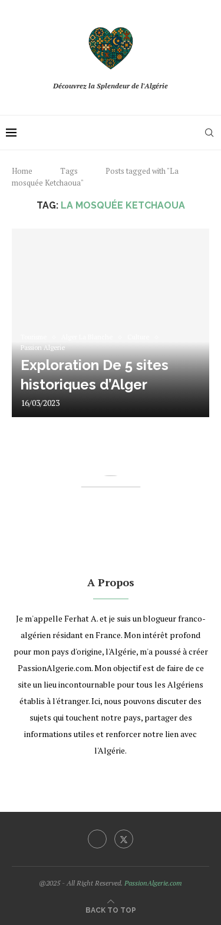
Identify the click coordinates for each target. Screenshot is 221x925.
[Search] (209, 132)
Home (22, 171)
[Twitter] (123, 839)
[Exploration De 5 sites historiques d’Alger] (110, 323)
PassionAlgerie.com (153, 882)
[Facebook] (97, 839)
